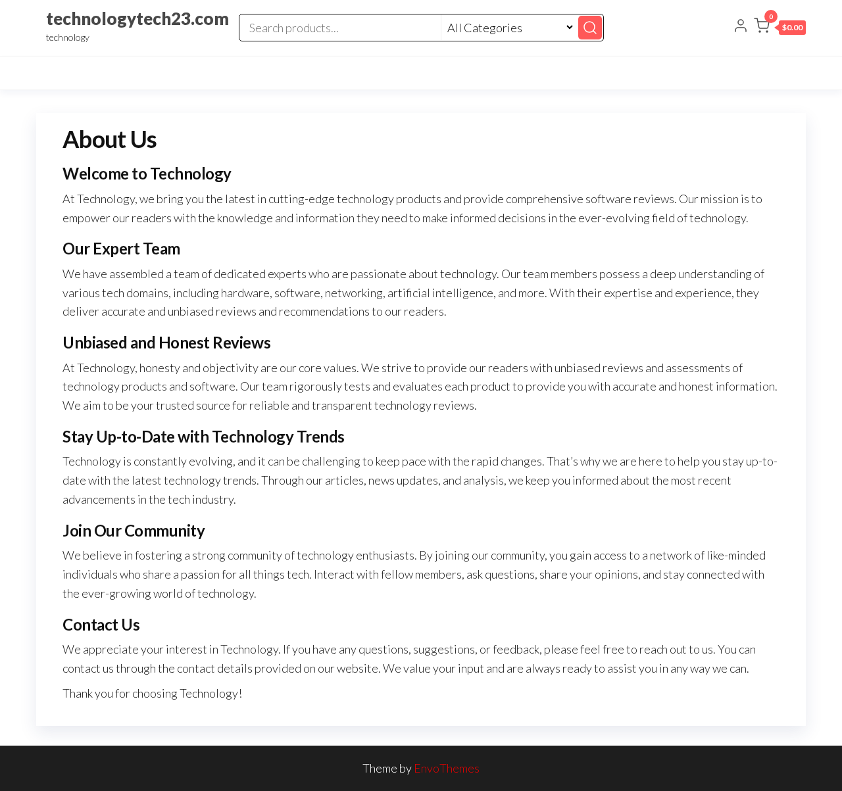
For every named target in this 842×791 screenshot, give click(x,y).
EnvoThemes (447, 768)
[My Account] (741, 26)
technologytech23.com (137, 18)
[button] (780, 28)
